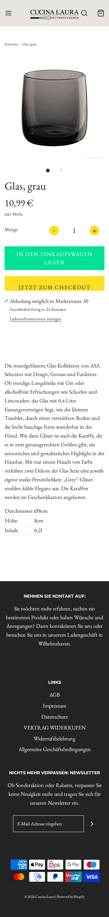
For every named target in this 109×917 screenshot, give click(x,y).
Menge (11, 229)
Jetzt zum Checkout (55, 287)
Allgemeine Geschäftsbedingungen (54, 749)
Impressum (54, 705)
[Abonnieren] (92, 823)
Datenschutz (54, 716)
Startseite (11, 44)
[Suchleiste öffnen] (84, 13)
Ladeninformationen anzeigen (35, 318)
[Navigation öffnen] (8, 13)
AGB (54, 694)
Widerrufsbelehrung (54, 738)
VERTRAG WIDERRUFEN (55, 727)
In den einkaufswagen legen (54, 258)
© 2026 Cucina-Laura (40, 896)
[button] (54, 107)
